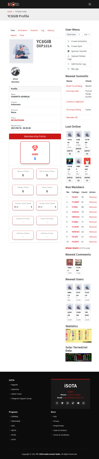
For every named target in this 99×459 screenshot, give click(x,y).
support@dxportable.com (73, 397)
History (51, 30)
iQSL (13, 426)
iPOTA (13, 435)
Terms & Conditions (61, 435)
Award (13, 35)
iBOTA (13, 430)
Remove (93, 197)
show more (72, 248)
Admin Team (16, 394)
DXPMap (14, 416)
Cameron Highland (75, 101)
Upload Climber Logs (76, 57)
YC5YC (70, 392)
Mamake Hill (72, 117)
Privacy (56, 421)
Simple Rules (58, 426)
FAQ (55, 416)
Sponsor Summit (79, 51)
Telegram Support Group (21, 398)
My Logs (75, 69)
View (13, 30)
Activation (22, 30)
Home (9, 11)
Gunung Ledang (73, 109)
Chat (22, 35)
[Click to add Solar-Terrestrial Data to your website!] (78, 357)
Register (14, 385)
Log (42, 30)
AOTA (13, 439)
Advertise (15, 389)
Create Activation (79, 41)
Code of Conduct (60, 430)
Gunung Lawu (72, 91)
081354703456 (17, 120)
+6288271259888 (73, 394)
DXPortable (15, 421)
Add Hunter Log (78, 64)
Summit (34, 30)
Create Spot (76, 46)
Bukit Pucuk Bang (74, 86)
